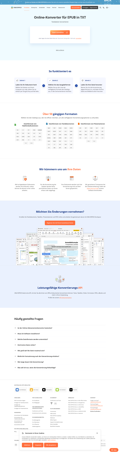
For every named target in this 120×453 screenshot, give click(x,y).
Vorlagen (17, 397)
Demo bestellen (54, 424)
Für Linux (36, 389)
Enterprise (34, 7)
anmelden (78, 38)
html (65, 134)
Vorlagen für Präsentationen (21, 408)
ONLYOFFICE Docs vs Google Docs (76, 402)
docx (65, 128)
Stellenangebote (36, 426)
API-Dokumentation (65, 298)
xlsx (29, 136)
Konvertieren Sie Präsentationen (18, 421)
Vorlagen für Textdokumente (21, 402)
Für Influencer (35, 424)
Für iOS (75, 389)
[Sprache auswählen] (107, 8)
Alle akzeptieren (51, 445)
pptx (102, 134)
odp (102, 128)
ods (17, 133)
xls (39, 133)
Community (53, 411)
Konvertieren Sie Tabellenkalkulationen (19, 418)
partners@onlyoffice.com (96, 405)
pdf (60, 141)
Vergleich (71, 397)
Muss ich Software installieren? (29, 334)
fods (34, 130)
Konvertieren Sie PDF (19, 424)
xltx (18, 139)
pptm (97, 134)
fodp (91, 128)
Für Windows (23, 389)
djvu (49, 128)
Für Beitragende (36, 420)
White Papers (53, 420)
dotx (49, 131)
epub (71, 131)
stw (65, 144)
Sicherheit (53, 397)
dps (80, 128)
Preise (48, 7)
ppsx (86, 134)
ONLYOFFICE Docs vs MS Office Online (77, 400)
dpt (86, 128)
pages (54, 141)
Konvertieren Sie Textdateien (21, 415)
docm (60, 128)
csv (17, 130)
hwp (54, 137)
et (23, 130)
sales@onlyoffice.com (95, 402)
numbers (40, 130)
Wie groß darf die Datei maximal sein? (31, 351)
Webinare (52, 418)
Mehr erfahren (60, 50)
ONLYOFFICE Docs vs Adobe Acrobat (77, 411)
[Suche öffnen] (100, 8)
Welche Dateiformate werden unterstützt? (33, 339)
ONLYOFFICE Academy (55, 415)
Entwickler (42, 7)
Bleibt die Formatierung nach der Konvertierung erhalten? (38, 356)
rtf (60, 144)
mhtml (48, 137)
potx (97, 131)
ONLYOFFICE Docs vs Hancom (75, 413)
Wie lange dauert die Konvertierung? (31, 362)
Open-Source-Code (93, 188)
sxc (28, 133)
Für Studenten (35, 400)
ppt (91, 134)
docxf (54, 131)
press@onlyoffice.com (95, 409)
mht (71, 134)
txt (49, 147)
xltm (40, 136)
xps (71, 147)
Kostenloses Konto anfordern (39, 413)
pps (102, 131)
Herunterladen (76, 7)
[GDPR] (55, 403)
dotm (71, 128)
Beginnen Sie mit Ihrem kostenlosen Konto (60, 223)
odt (65, 137)
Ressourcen (61, 7)
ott (71, 137)
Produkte (26, 7)
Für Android (62, 389)
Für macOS (49, 389)
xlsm (23, 136)
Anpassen (38, 445)
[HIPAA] (51, 403)
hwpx (60, 137)
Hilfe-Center (53, 413)
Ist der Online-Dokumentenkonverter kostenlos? (35, 328)
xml (23, 139)
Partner (54, 7)
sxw (71, 144)
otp (80, 131)
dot (60, 131)
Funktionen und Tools (37, 411)
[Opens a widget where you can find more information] (113, 450)
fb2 (49, 134)
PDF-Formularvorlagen (19, 400)
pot (86, 131)
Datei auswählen (58, 32)
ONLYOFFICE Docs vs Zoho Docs (76, 405)
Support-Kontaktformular (56, 422)
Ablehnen (27, 445)
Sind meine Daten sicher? (27, 345)
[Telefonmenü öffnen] (104, 8)
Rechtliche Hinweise (55, 426)
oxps (49, 141)
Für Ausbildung (37, 397)
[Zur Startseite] (16, 8)
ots (23, 133)
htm (60, 134)
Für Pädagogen (36, 402)
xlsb (18, 136)
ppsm (80, 134)
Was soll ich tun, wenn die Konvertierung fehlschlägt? (37, 368)
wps (54, 147)
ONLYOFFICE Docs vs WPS (74, 409)
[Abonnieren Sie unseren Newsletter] (16, 444)
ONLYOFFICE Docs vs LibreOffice (76, 407)
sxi (80, 137)
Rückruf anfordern (95, 411)
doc (54, 128)
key (97, 128)
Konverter (17, 412)
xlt (34, 136)
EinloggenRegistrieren (90, 7)
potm (91, 131)
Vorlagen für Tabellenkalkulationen (19, 405)
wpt (60, 147)
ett (28, 130)
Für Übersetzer (35, 422)
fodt (54, 134)
